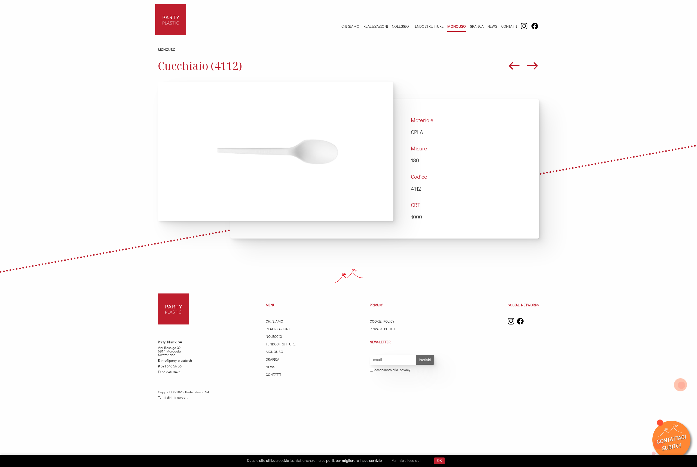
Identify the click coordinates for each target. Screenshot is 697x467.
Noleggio (400, 27)
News (492, 27)
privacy (405, 370)
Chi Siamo (350, 27)
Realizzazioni (375, 27)
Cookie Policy (382, 321)
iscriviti (425, 360)
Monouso (456, 27)
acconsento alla (392, 370)
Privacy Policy (382, 329)
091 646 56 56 (170, 366)
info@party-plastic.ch (175, 361)
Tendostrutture (428, 27)
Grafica (477, 27)
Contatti (509, 27)
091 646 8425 (169, 372)
